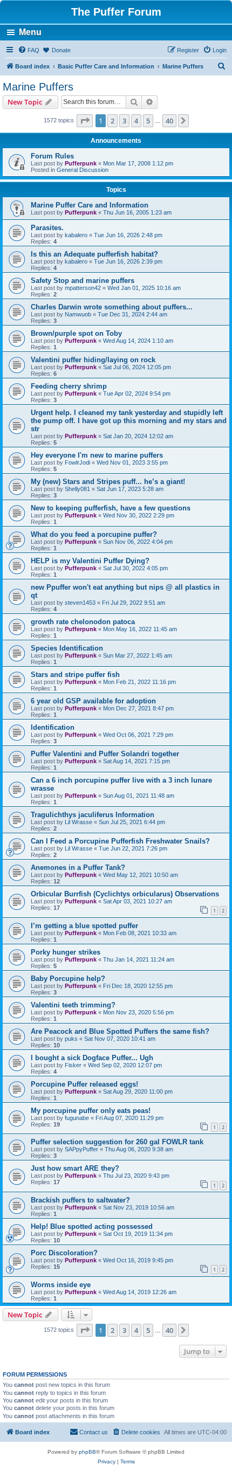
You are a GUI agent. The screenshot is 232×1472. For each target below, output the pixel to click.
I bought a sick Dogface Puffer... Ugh (92, 1058)
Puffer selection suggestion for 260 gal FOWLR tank (117, 1142)
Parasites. (47, 228)
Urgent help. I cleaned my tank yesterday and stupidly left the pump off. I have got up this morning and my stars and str (129, 421)
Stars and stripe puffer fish (75, 675)
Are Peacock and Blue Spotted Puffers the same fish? (120, 1031)
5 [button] (148, 121)
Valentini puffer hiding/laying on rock (93, 360)
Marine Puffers (38, 87)
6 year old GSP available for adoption (93, 701)
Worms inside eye (61, 1285)
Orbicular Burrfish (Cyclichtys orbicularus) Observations (125, 894)
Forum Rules (52, 156)
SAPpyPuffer (81, 1149)
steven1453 (80, 602)
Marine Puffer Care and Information (89, 205)
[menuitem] (28, 50)
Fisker (73, 1065)
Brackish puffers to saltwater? (80, 1200)
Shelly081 (77, 489)
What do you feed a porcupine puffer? (94, 534)
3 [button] (124, 121)
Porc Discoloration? (64, 1253)
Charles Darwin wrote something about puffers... (112, 307)
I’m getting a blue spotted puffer (84, 926)
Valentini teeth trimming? (73, 1005)
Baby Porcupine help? (68, 979)
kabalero (76, 235)
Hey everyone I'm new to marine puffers (97, 455)
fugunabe (77, 1118)
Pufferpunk (81, 163)
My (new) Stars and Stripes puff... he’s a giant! (108, 482)
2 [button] (112, 121)
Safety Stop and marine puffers (82, 281)
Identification (52, 727)
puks (71, 1038)
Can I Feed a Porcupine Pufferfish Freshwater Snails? (120, 841)
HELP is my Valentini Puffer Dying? (90, 561)
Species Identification (67, 648)
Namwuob (78, 314)
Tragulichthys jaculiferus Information (92, 815)
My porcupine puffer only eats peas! (91, 1111)
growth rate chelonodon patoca (83, 622)
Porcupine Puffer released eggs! (84, 1084)
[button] (85, 120)
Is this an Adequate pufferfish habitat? (94, 254)
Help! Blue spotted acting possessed (92, 1226)
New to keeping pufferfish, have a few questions (110, 508)
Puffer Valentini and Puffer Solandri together (105, 754)
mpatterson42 (83, 288)
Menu (30, 32)
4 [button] (136, 121)
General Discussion (82, 170)
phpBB (87, 1452)
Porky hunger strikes (65, 952)
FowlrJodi (77, 462)
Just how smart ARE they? (75, 1168)
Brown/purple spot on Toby (76, 333)
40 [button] (169, 121)
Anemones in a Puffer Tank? (78, 867)
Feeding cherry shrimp (69, 386)
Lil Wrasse (78, 822)
